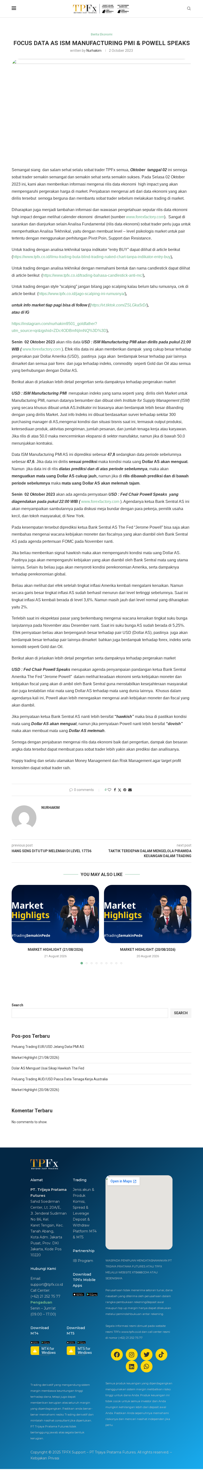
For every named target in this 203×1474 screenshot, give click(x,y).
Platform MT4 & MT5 (85, 1234)
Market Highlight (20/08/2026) (148, 950)
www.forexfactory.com (145, 217)
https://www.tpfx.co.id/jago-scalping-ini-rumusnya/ (81, 294)
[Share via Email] (130, 790)
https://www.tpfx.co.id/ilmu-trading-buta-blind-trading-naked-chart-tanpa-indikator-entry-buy (92, 257)
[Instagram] (132, 1355)
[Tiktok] (161, 1355)
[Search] (188, 9)
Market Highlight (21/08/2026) (55, 950)
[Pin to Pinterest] (124, 790)
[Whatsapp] (146, 1366)
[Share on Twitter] (119, 790)
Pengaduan (41, 1302)
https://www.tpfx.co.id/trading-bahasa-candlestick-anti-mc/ (93, 275)
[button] (18, 924)
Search (17, 1005)
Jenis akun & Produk (83, 1192)
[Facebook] (117, 1355)
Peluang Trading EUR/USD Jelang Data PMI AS (48, 1047)
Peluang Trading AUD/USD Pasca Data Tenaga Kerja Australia (60, 1079)
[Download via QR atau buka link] (78, 1294)
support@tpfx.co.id (46, 1284)
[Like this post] (109, 790)
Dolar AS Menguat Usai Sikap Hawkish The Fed (48, 1068)
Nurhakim (94, 51)
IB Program (83, 1260)
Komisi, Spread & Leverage (81, 1207)
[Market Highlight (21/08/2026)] (55, 914)
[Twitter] (146, 1355)
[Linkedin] (132, 1366)
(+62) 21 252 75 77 (45, 1296)
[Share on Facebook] (115, 790)
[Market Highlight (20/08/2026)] (147, 914)
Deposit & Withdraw (81, 1222)
